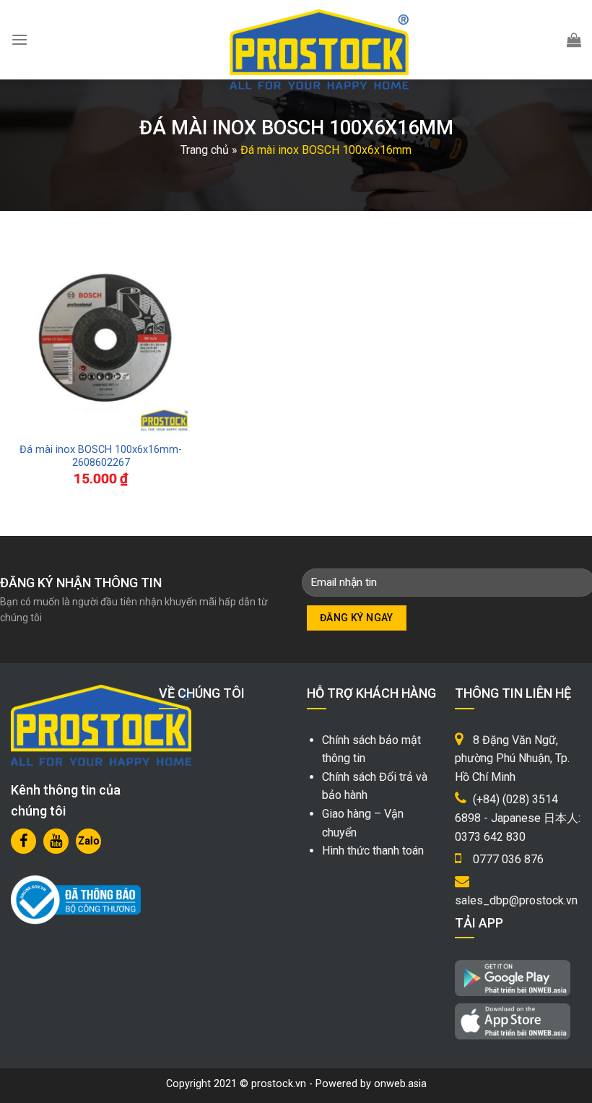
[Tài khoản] (539, 40)
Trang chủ (204, 150)
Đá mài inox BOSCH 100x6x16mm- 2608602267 (100, 457)
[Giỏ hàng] (574, 40)
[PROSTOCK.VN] (319, 49)
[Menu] (19, 39)
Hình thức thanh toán (373, 850)
